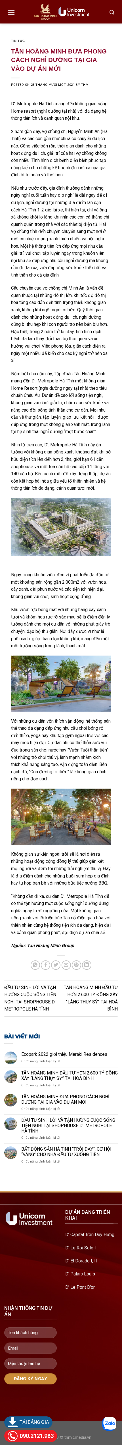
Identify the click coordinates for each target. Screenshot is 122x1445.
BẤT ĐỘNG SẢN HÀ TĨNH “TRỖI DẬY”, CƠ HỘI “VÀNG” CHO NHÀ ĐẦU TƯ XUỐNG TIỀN (66, 1151)
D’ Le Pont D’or (80, 1287)
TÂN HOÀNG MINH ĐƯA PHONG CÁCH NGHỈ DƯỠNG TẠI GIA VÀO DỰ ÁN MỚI (65, 1099)
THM (85, 85)
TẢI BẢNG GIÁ (34, 1422)
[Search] (112, 12)
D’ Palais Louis (80, 1274)
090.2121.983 (37, 1436)
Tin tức (18, 40)
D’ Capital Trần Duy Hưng (89, 1234)
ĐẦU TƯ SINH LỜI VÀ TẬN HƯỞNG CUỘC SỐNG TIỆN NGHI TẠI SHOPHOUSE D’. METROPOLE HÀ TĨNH (68, 1126)
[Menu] (11, 12)
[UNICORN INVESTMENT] (61, 11)
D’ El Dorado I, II (81, 1261)
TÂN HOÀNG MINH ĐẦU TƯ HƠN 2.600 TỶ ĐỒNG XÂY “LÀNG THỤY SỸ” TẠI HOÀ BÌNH (69, 1075)
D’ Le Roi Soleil (80, 1248)
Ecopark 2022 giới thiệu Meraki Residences (64, 1054)
